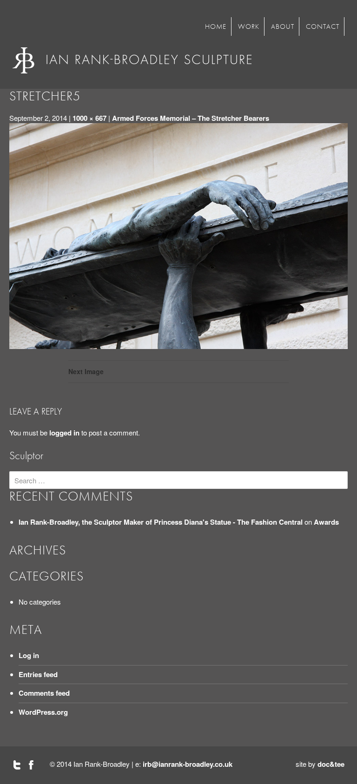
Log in (29, 655)
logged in (64, 433)
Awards (326, 522)
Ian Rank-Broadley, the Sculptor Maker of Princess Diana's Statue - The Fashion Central (161, 522)
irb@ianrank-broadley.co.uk (187, 764)
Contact (322, 26)
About (282, 26)
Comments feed (44, 693)
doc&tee (330, 764)
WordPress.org (43, 712)
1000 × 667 (89, 118)
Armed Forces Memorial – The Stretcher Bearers (190, 118)
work (248, 26)
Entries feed (38, 674)
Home (215, 26)
